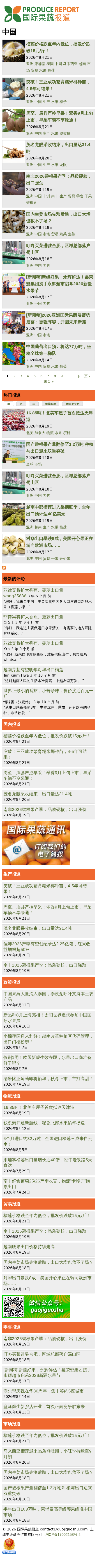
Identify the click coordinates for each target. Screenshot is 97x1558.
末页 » (49, 381)
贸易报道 (12, 1203)
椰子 (63, 102)
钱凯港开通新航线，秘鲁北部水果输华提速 (44, 1123)
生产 (46, 102)
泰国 (50, 64)
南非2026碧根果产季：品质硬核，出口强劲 (44, 809)
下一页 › (83, 376)
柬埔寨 (40, 64)
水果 (42, 70)
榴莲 (51, 70)
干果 (88, 196)
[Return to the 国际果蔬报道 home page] (45, 24)
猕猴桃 (65, 133)
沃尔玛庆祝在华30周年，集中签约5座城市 (43, 1391)
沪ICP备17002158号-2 (62, 1535)
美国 (38, 559)
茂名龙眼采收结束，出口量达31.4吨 (37, 794)
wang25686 (14, 595)
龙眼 (63, 165)
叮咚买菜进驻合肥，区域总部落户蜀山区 (42, 1354)
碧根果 (31, 203)
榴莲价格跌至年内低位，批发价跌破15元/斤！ (47, 735)
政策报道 (12, 982)
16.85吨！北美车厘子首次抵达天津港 (38, 1107)
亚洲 (29, 64)
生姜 (71, 234)
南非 (54, 196)
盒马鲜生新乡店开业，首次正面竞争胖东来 (44, 1406)
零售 (79, 196)
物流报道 (12, 1095)
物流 (50, 433)
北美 (29, 433)
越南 (82, 64)
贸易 (34, 70)
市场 (46, 234)
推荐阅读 (50, 404)
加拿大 (40, 433)
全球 (29, 464)
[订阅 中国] (4, 568)
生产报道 (12, 874)
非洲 (46, 196)
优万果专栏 (72, 404)
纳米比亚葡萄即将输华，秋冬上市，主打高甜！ (48, 1078)
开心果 (65, 559)
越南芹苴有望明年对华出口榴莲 (33, 669)
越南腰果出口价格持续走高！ (31, 1246)
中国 (58, 64)
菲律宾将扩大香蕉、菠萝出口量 (33, 590)
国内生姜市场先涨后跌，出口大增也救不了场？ (48, 1262)
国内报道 (12, 724)
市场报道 (12, 1423)
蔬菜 (63, 234)
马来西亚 (70, 64)
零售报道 (12, 1327)
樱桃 (66, 433)
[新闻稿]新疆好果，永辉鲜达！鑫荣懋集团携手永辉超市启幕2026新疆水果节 (59, 284)
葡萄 (63, 366)
